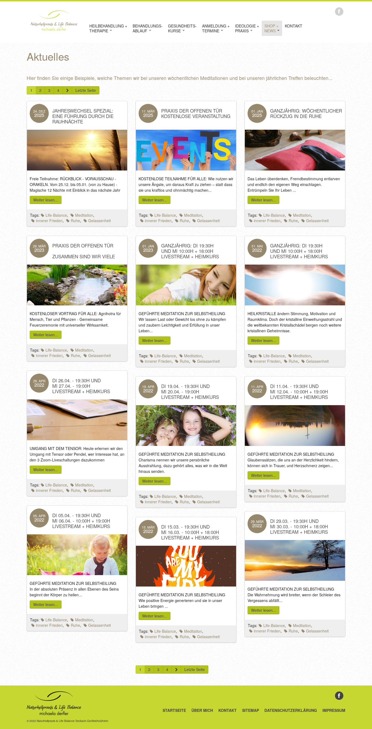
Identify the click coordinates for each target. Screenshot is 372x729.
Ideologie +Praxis (247, 28)
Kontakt (293, 26)
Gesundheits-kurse (182, 28)
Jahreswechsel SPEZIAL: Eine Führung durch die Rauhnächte (83, 116)
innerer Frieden (49, 220)
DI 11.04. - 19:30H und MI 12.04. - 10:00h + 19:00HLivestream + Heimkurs (299, 391)
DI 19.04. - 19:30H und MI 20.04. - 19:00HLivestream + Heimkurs (190, 391)
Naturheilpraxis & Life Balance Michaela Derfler (54, 20)
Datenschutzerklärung (290, 710)
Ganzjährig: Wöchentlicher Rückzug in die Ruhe (306, 113)
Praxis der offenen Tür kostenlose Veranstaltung (195, 113)
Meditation (84, 215)
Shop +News (271, 28)
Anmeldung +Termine (216, 28)
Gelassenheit (99, 220)
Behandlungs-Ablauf (148, 28)
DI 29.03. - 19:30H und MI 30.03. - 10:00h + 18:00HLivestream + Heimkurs (299, 526)
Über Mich (202, 710)
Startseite (174, 710)
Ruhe (75, 220)
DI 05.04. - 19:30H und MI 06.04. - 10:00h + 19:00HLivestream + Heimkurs (81, 520)
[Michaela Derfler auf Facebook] (339, 10)
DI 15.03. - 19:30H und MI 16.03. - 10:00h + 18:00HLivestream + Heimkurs (190, 532)
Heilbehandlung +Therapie (108, 28)
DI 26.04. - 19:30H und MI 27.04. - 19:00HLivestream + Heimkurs (81, 386)
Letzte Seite (85, 90)
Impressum (333, 710)
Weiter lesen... (45, 200)
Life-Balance (56, 215)
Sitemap (250, 710)
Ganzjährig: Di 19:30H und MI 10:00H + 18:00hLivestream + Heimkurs (190, 251)
